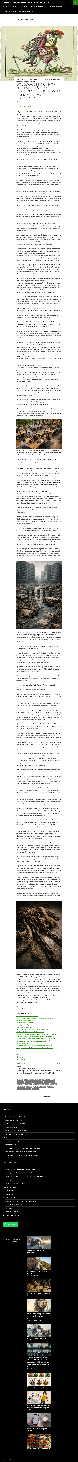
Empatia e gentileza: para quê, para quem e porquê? (33, 1041)
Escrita (29, 1409)
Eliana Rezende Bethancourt (29, 107)
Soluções (24, 6)
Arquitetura (30, 1369)
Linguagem (21, 1086)
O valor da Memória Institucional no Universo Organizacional (36, 1034)
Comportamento (50, 1082)
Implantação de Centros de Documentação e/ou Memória (23, 1148)
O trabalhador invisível (23, 1043)
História (53, 1084)
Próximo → (47, 1097)
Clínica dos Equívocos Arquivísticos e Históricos (20, 1201)
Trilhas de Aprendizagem (38, 6)
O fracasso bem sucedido (24, 1020)
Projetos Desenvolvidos (55, 6)
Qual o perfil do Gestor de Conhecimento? (30, 1032)
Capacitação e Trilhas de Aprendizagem (17, 1130)
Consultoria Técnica (11, 1127)
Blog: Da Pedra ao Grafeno (25, 11)
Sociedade (19, 81)
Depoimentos (9, 1194)
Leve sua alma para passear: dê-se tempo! (29, 1027)
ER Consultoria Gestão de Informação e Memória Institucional (26, 2)
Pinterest (22, 1059)
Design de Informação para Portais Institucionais (20, 1152)
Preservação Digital (11, 1159)
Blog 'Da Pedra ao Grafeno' (38, 1338)
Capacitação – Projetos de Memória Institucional (20, 1169)
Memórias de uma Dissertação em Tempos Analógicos (38, 1406)
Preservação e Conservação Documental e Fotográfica (22, 1155)
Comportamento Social (25, 1084)
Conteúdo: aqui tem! (8, 11)
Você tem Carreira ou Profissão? (27, 1016)
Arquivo (29, 1295)
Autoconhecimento (37, 79)
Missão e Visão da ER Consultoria (15, 1116)
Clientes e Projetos (11, 1190)
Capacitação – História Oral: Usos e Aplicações (19, 1173)
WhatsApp (12, 1224)
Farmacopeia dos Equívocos (13, 1204)
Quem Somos (6, 6)
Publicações (8, 1208)
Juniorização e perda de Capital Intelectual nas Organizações (36, 1018)
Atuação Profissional (23, 79)
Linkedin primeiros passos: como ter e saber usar (32, 1029)
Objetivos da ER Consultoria (13, 1120)
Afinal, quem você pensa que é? (26, 1025)
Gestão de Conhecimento (34, 1320)
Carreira (20, 1082)
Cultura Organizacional (52, 79)
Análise (20, 1079)
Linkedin (29, 1086)
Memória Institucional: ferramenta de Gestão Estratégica (35, 1036)
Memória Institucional (12, 1141)
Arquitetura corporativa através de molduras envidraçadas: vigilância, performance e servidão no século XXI (38, 1362)
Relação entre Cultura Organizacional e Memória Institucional (36, 1039)
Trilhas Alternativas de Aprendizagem (16, 1166)
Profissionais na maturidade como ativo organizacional (34, 1045)
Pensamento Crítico (40, 1086)
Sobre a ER (15, 6)
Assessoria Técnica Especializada (15, 1123)
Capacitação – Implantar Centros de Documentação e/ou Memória (25, 1176)
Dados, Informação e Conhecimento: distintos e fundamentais (39, 1316)
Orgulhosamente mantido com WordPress (13, 1459)
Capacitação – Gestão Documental (15, 1180)
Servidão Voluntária (24, 1089)
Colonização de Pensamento (34, 1082)
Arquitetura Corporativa (32, 1079)
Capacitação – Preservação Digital (15, 1183)
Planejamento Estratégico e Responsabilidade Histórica (34, 1048)
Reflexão (51, 1086)
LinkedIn (21, 1057)
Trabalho (36, 1089)
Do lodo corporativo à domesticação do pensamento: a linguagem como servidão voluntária (38, 91)
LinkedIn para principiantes (25, 1022)
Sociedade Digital (29, 81)
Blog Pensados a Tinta (11, 1211)
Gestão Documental (11, 1144)
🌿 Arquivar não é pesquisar (38, 1293)
